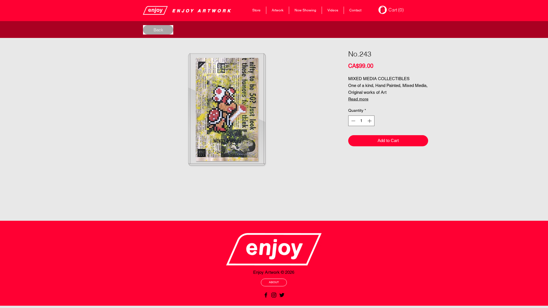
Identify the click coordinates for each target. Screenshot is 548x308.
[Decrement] (352, 121)
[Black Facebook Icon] (266, 295)
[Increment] (370, 121)
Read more (358, 99)
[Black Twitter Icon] (282, 295)
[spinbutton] (361, 121)
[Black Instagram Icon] (274, 295)
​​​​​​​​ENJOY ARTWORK (202, 10)
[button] (396, 10)
